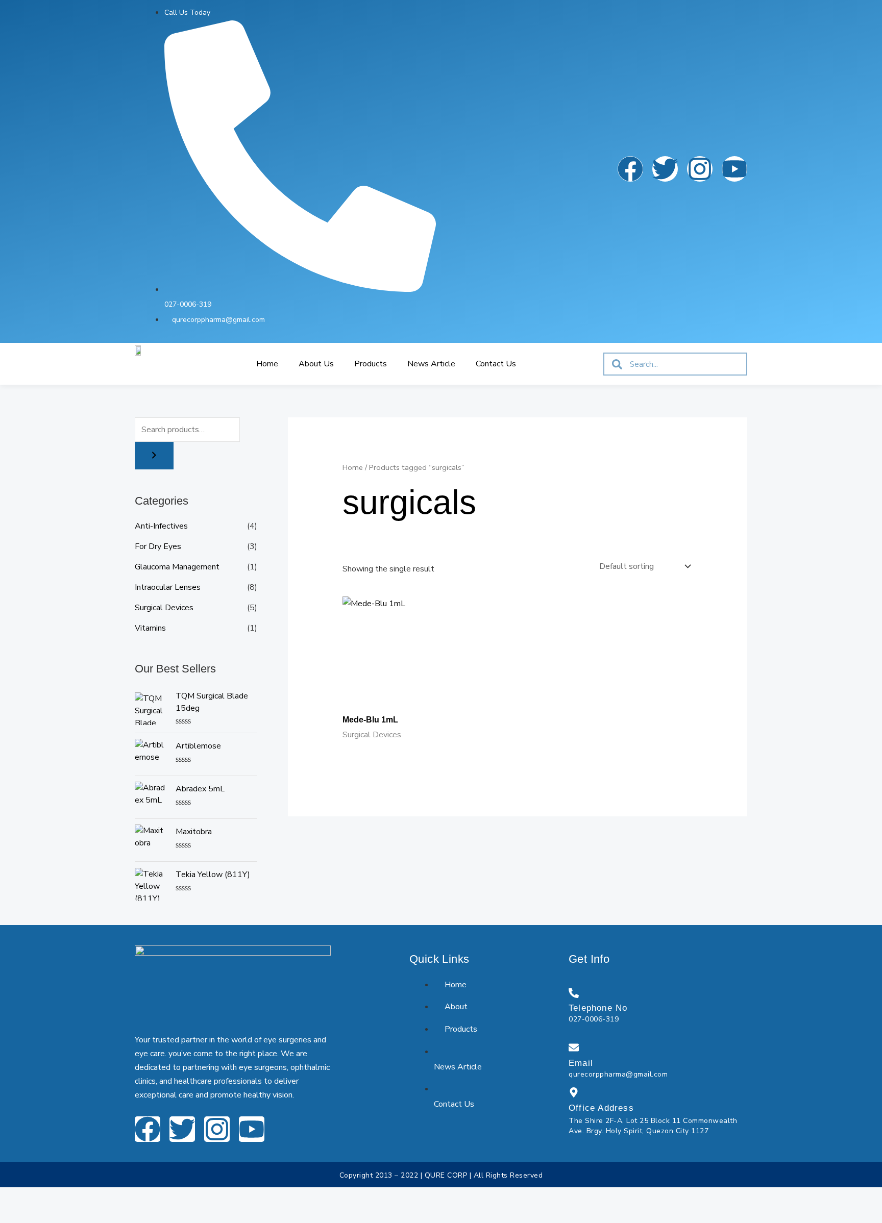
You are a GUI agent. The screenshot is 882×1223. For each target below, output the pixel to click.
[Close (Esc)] (106, 1197)
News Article (431, 363)
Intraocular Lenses (168, 587)
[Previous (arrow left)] (14, 1215)
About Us (316, 363)
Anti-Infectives (161, 526)
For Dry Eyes (158, 546)
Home (267, 363)
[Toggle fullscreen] (45, 1197)
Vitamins (150, 628)
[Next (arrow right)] (45, 1215)
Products (370, 363)
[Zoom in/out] (14, 1197)
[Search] (154, 455)
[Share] (75, 1197)
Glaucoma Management (177, 566)
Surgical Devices (164, 607)
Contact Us (496, 363)
